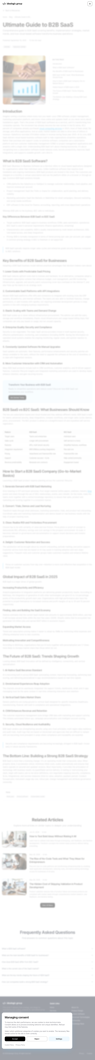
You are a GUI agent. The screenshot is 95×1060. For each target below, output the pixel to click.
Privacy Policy (20, 1045)
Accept (15, 1039)
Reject (37, 1039)
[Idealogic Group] (12, 4)
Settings (59, 1039)
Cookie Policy (9, 1045)
